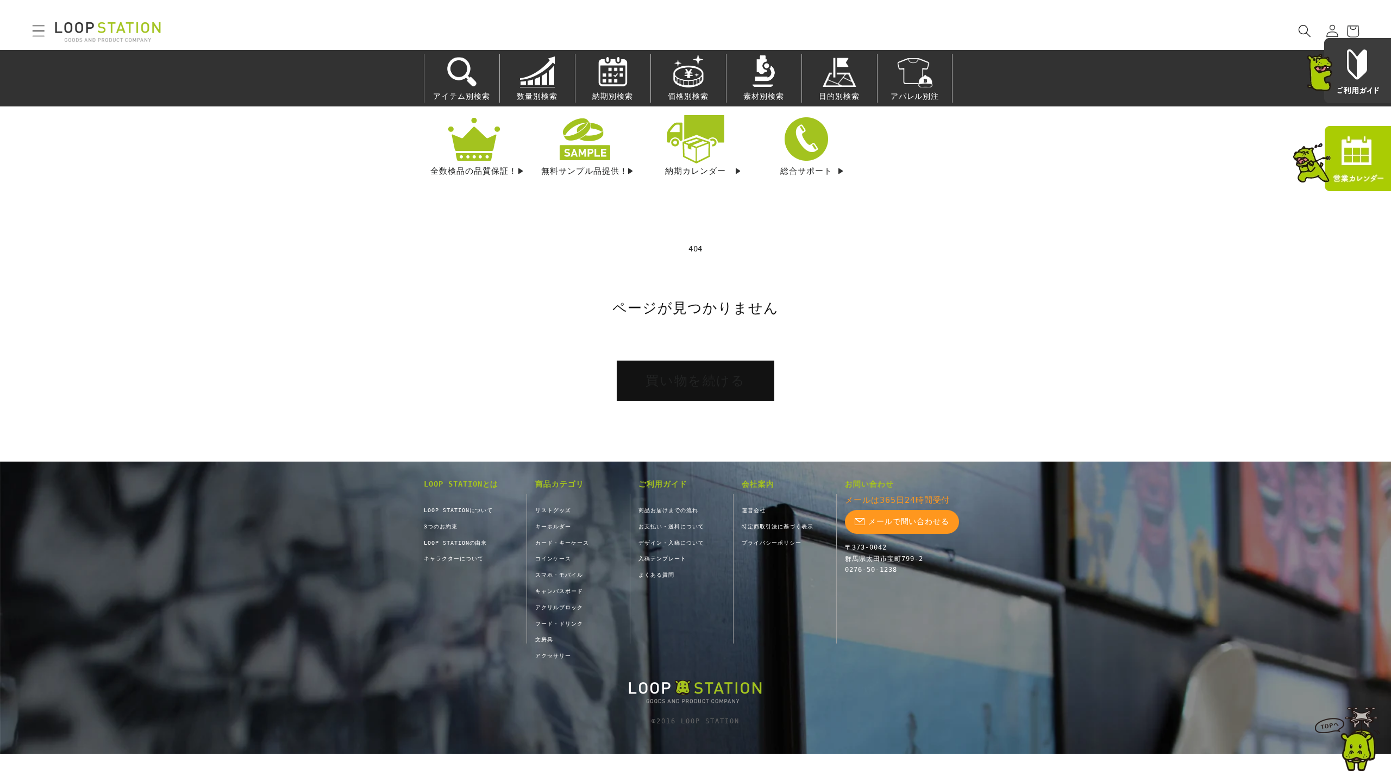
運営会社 (754, 510)
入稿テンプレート (662, 559)
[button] (31, 31)
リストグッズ (553, 510)
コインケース (553, 559)
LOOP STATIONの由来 (455, 543)
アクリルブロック (559, 607)
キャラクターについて (454, 559)
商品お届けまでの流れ (668, 510)
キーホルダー (553, 526)
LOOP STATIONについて (458, 510)
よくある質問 (656, 575)
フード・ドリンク (559, 624)
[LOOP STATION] (696, 692)
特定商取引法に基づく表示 (777, 526)
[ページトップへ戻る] (1347, 739)
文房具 (544, 639)
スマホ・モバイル (559, 575)
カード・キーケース (562, 543)
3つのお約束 (441, 526)
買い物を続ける (695, 380)
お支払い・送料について (671, 526)
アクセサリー (553, 656)
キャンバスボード (559, 591)
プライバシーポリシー (771, 543)
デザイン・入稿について (671, 543)
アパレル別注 (915, 96)
